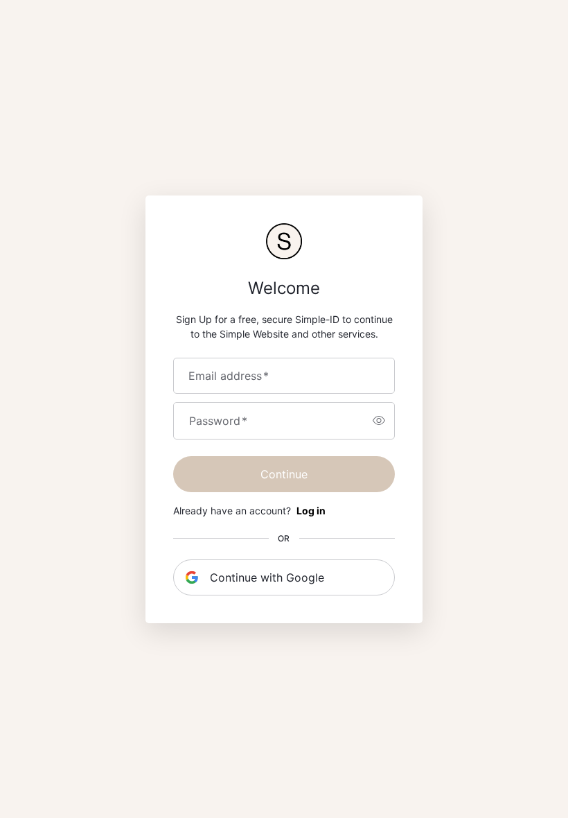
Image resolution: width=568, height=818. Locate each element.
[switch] (379, 421)
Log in (311, 510)
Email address (228, 375)
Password (218, 421)
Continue (284, 474)
